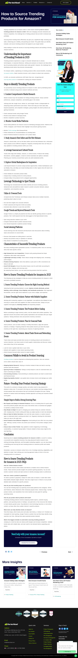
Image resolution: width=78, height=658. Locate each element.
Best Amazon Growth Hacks (64, 39)
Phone (58, 102)
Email (58, 98)
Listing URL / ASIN (60, 106)
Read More (7, 589)
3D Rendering (58, 596)
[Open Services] (31, 2)
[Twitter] (65, 629)
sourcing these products (10, 79)
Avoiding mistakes (8, 359)
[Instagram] (62, 629)
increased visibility (9, 73)
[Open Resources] (44, 2)
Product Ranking (9, 594)
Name (58, 94)
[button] (6, 552)
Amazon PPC (33, 594)
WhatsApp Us (68, 651)
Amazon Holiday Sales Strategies (14, 580)
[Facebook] (60, 629)
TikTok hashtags (12, 130)
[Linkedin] (67, 629)
